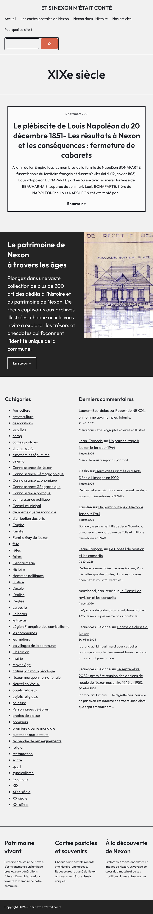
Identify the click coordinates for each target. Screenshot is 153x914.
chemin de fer (24, 448)
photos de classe (26, 715)
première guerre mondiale (34, 728)
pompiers (20, 721)
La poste (20, 607)
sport (17, 766)
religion (18, 747)
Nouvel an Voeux (26, 683)
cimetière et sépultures (31, 454)
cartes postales (25, 442)
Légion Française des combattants (41, 626)
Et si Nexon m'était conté (76, 7)
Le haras (20, 613)
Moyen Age (22, 664)
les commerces (25, 632)
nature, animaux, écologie (34, 671)
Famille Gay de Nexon (30, 537)
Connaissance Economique (35, 480)
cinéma (19, 461)
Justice (18, 582)
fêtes (17, 550)
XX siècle (20, 798)
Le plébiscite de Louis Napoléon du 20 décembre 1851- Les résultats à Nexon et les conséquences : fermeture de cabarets (76, 140)
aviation (19, 429)
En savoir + (22, 363)
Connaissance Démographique (38, 473)
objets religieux (25, 690)
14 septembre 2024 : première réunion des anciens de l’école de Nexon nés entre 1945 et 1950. (111, 676)
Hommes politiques (28, 575)
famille (18, 531)
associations (23, 423)
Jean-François (91, 440)
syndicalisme (23, 772)
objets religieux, (25, 696)
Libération (21, 652)
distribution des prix (29, 518)
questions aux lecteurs (31, 734)
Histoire (19, 569)
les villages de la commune (34, 645)
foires (17, 556)
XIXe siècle (21, 791)
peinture (19, 702)
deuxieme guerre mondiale (34, 512)
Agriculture (21, 410)
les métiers (21, 639)
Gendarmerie (24, 563)
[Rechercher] (49, 43)
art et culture (23, 416)
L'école (18, 588)
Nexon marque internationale (37, 677)
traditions (20, 779)
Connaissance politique (32, 493)
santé (17, 760)
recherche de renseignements (37, 741)
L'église (18, 594)
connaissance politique (31, 499)
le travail (19, 620)
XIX (16, 785)
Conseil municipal (27, 505)
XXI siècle (20, 804)
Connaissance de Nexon (32, 467)
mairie (18, 658)
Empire (18, 524)
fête (16, 543)
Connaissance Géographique (36, 486)
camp (17, 435)
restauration (23, 753)
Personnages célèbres (31, 709)
